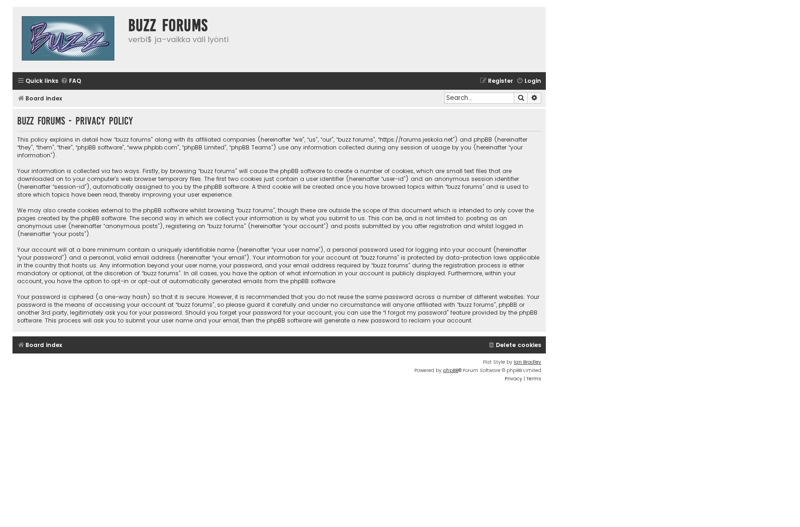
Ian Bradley (527, 362)
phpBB (450, 370)
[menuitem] (71, 81)
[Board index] (68, 39)
